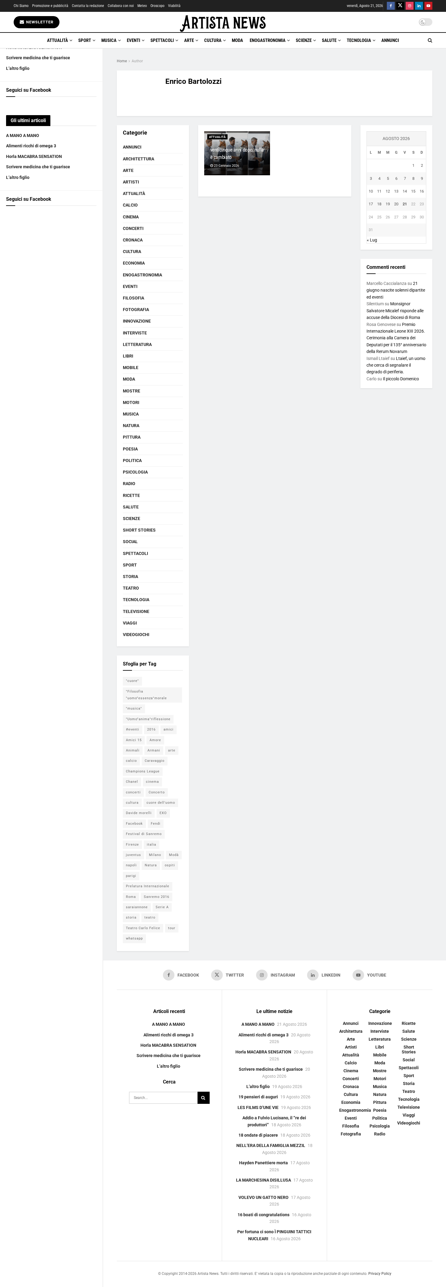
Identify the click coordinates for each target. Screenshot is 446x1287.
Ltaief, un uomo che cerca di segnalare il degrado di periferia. (396, 365)
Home (122, 61)
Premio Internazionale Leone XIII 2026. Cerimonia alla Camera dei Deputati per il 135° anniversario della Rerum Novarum (396, 338)
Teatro (131, 588)
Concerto (157, 792)
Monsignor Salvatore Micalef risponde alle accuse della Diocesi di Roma (395, 310)
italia (151, 845)
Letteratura (137, 344)
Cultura (212, 40)
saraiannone (137, 907)
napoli (131, 865)
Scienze (304, 40)
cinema (152, 782)
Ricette (131, 495)
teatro (149, 917)
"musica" (134, 708)
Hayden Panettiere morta (263, 1162)
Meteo (142, 6)
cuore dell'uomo (161, 803)
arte (171, 750)
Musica (109, 40)
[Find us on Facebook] (391, 6)
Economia (134, 263)
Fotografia (136, 309)
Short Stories (139, 530)
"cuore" (132, 681)
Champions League (143, 771)
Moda (237, 40)
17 (371, 204)
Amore (155, 740)
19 (388, 204)
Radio (129, 483)
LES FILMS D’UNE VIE (258, 1107)
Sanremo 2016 (156, 897)
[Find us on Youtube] (428, 6)
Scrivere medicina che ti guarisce (38, 57)
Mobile (130, 367)
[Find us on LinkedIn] (419, 6)
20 (396, 204)
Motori (131, 402)
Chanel (132, 782)
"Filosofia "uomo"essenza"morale (146, 695)
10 (371, 191)
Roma (131, 897)
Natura (131, 425)
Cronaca (133, 240)
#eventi (132, 729)
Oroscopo (157, 6)
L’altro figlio (17, 68)
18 (379, 204)
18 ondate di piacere (258, 1135)
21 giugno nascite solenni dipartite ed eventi (396, 290)
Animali (133, 750)
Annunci (390, 40)
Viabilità (174, 6)
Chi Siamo (21, 6)
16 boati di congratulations (263, 1214)
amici (169, 729)
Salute (329, 40)
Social (130, 541)
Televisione (136, 611)
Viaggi (130, 623)
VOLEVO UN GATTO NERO (263, 1197)
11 (379, 191)
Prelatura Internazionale (147, 886)
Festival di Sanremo (144, 834)
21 (405, 204)
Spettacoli (162, 40)
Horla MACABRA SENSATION (34, 156)
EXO (163, 813)
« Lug (372, 240)
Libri (128, 356)
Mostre (131, 390)
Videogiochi (136, 634)
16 (422, 191)
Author (137, 61)
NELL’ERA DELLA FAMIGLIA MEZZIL (270, 1145)
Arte (189, 40)
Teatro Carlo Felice (143, 928)
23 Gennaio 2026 (226, 166)
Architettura (138, 158)
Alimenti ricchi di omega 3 (31, 145)
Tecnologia (359, 40)
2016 (151, 729)
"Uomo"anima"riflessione (148, 719)
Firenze (132, 845)
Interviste (135, 332)
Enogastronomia (268, 40)
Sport (84, 40)
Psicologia (135, 472)
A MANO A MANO (22, 135)
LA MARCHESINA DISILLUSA (263, 1180)
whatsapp (134, 938)
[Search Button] (430, 40)
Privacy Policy (379, 1274)
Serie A (162, 907)
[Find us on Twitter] (400, 6)
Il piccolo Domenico (401, 378)
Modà (174, 855)
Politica (132, 460)
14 (405, 191)
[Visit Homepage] (223, 22)
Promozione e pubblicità (50, 6)
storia (131, 917)
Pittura (131, 437)
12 (388, 191)
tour (171, 928)
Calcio (130, 205)
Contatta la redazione (88, 6)
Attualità (57, 40)
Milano (155, 855)
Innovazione (137, 321)
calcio (131, 761)
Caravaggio (154, 761)
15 (413, 191)
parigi (131, 876)
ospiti (170, 865)
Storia (130, 576)
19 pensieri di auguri (258, 1096)
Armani (153, 750)
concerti (133, 792)
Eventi (133, 40)
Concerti (133, 228)
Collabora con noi (121, 6)
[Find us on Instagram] (410, 6)
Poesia (130, 449)
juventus (133, 855)
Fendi (155, 824)
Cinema (131, 216)
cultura (132, 803)
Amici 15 (134, 740)
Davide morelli (139, 813)
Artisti (131, 182)
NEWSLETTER (39, 22)
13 (396, 191)
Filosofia (133, 298)
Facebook (134, 824)
